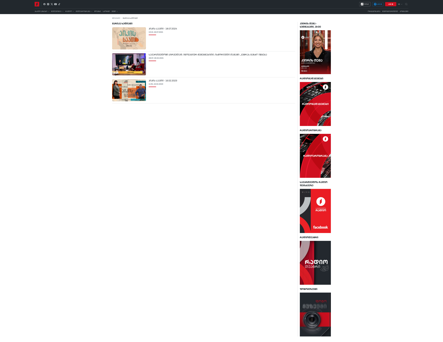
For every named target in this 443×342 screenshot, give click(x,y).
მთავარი (116, 18)
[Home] (37, 4)
